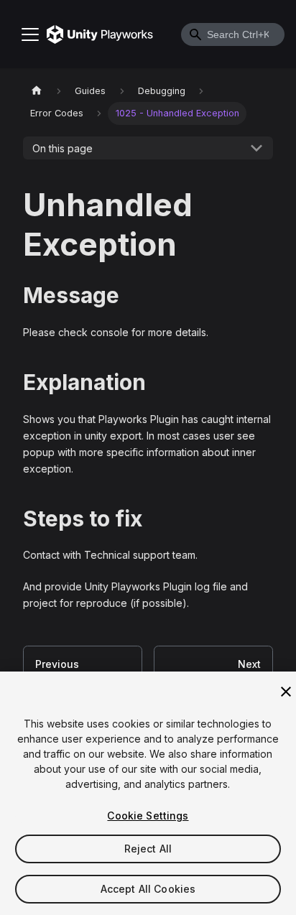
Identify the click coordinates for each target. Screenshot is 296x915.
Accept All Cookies (148, 889)
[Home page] (36, 91)
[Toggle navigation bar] (30, 34)
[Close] (286, 691)
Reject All (148, 848)
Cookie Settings (147, 815)
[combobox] (233, 34)
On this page (62, 148)
